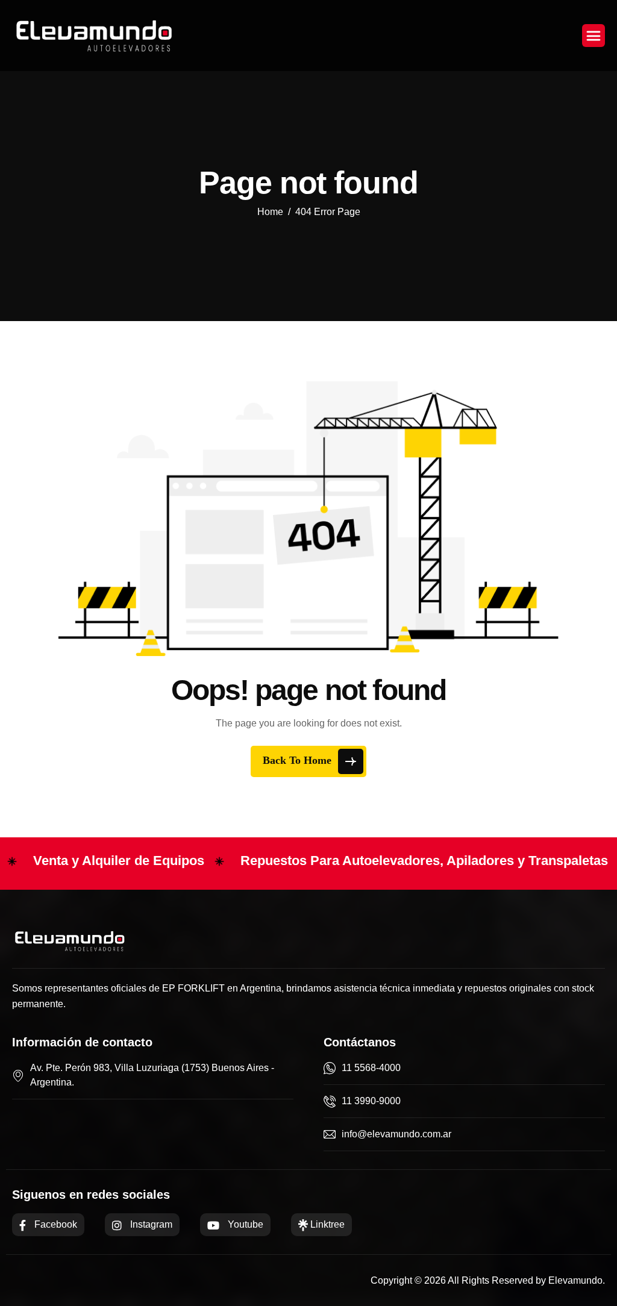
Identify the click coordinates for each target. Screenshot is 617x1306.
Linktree (326, 1224)
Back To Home (298, 760)
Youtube (244, 1224)
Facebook (54, 1224)
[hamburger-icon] (593, 35)
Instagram (150, 1224)
